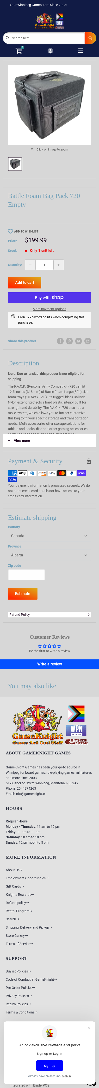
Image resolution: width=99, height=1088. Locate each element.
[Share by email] (87, 341)
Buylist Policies (17, 971)
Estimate (22, 593)
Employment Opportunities (26, 878)
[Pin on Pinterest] (69, 341)
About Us (12, 870)
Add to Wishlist (26, 231)
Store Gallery (15, 935)
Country (14, 527)
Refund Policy (19, 614)
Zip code (14, 565)
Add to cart (24, 282)
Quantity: (15, 265)
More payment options (49, 309)
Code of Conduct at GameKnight (30, 979)
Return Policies (17, 1004)
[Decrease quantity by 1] (30, 265)
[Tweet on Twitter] (78, 341)
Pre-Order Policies (19, 988)
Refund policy (16, 903)
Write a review (49, 664)
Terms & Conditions (20, 1012)
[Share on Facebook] (60, 341)
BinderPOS (41, 1085)
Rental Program (17, 911)
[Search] (90, 38)
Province (14, 546)
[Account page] (50, 51)
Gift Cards (13, 886)
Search (11, 919)
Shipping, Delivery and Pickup (27, 927)
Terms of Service (18, 944)
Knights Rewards (18, 894)
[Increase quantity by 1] (59, 265)
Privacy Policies (17, 996)
